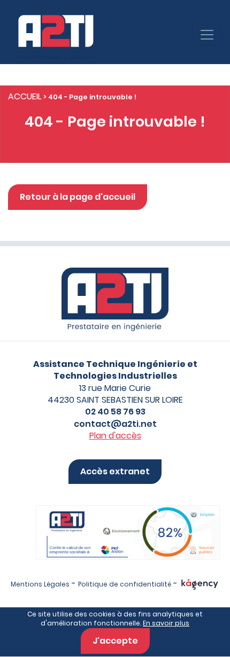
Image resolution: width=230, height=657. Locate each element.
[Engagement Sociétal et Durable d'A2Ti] (115, 521)
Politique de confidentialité (124, 584)
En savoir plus (166, 623)
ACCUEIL (24, 96)
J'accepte (115, 641)
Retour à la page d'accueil (77, 197)
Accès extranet (115, 471)
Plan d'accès (115, 435)
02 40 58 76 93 (115, 411)
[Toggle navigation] (207, 34)
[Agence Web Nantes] (200, 584)
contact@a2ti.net (115, 424)
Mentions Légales (40, 584)
